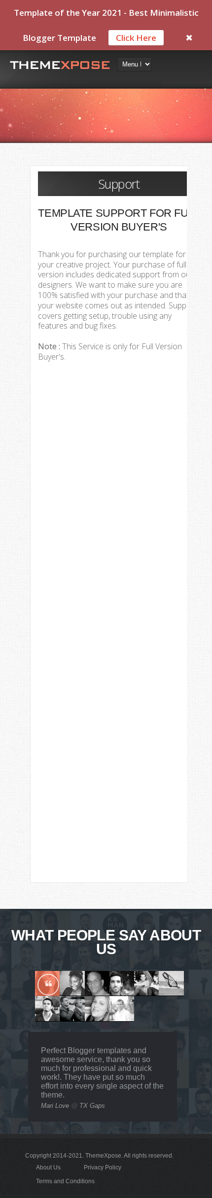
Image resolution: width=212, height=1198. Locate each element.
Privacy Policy (102, 1167)
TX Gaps (92, 1105)
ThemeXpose (103, 1155)
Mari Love (55, 1105)
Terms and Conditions (65, 1181)
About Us (48, 1167)
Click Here (136, 37)
